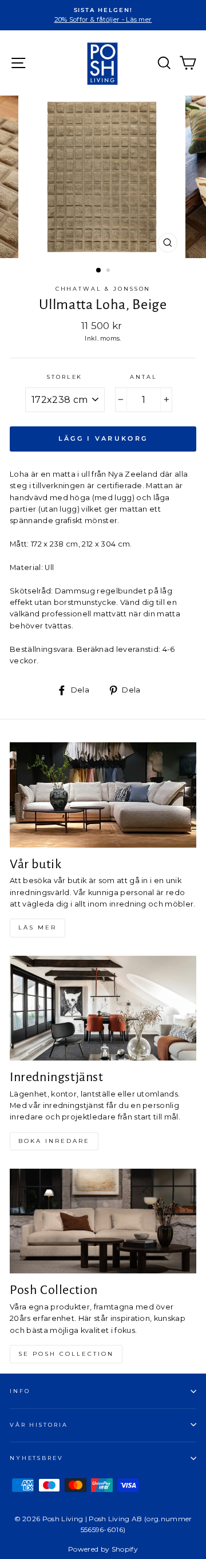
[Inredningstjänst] (103, 1008)
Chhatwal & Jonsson (103, 289)
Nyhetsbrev (37, 1458)
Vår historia (39, 1425)
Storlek (64, 377)
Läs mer (37, 927)
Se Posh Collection (66, 1354)
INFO (20, 1391)
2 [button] (109, 271)
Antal (143, 377)
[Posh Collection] (103, 1221)
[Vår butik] (103, 794)
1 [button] (99, 271)
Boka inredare (54, 1141)
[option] (103, 15)
